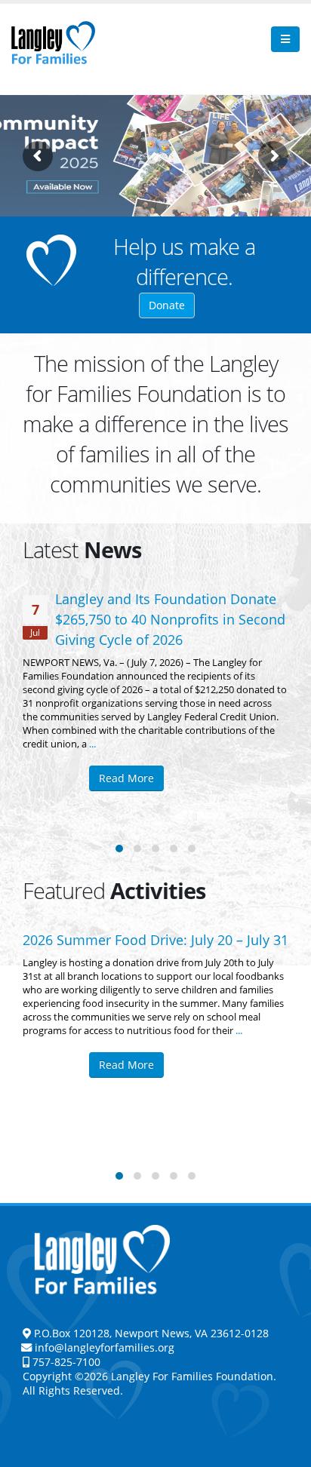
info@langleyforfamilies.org (104, 1347)
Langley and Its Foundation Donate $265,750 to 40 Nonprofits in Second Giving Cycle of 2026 (170, 619)
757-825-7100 (64, 1362)
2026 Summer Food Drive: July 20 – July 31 (155, 940)
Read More (126, 778)
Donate (167, 305)
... (92, 743)
